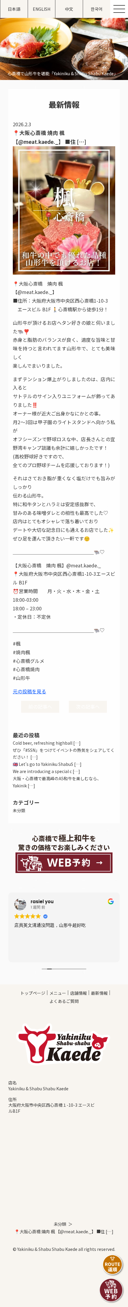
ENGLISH (41, 9)
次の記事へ (88, 706)
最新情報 (99, 993)
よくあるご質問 (64, 1001)
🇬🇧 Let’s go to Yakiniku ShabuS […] (47, 764)
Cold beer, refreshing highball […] (47, 743)
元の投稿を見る (29, 691)
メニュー (57, 993)
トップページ (32, 993)
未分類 (19, 810)
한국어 (96, 9)
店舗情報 (78, 993)
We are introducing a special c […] (46, 771)
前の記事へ (40, 706)
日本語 (14, 9)
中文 (69, 9)
